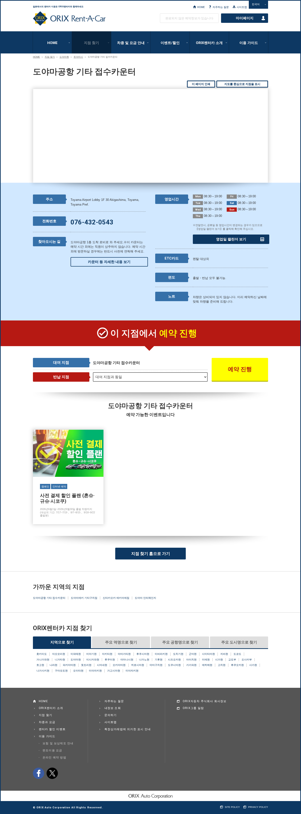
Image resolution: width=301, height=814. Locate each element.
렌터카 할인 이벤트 (52, 729)
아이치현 (191, 659)
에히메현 (207, 665)
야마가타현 (124, 653)
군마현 (193, 653)
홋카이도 (41, 653)
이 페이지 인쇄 (201, 84)
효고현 (40, 665)
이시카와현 (92, 659)
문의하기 (110, 715)
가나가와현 (42, 659)
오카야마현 (119, 665)
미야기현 (91, 653)
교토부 (232, 659)
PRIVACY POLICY (258, 807)
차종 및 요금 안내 (131, 43)
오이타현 (78, 670)
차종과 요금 (47, 722)
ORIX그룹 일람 (193, 708)
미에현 (206, 659)
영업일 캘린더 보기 (231, 239)
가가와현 (191, 665)
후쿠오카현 (237, 665)
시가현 (219, 659)
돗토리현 (86, 665)
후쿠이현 (110, 659)
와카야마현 (69, 665)
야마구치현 (156, 665)
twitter (52, 773)
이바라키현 (161, 653)
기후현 (158, 659)
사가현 (253, 665)
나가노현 (144, 659)
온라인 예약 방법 (54, 757)
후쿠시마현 (142, 653)
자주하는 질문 (221, 7)
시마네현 (102, 665)
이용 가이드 (248, 43)
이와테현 (76, 653)
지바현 (224, 653)
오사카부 (247, 659)
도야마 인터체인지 (145, 597)
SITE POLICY (232, 807)
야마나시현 (126, 659)
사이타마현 (208, 653)
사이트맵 (242, 7)
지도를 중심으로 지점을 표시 (242, 84)
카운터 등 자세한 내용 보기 (109, 262)
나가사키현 (42, 670)
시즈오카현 (174, 659)
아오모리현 (58, 653)
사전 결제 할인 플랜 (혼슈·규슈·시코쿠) (68, 477)
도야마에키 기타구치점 (84, 597)
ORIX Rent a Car (69, 18)
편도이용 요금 (52, 750)
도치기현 (178, 653)
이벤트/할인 (170, 43)
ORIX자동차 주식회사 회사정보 (205, 701)
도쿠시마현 (174, 665)
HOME (201, 7)
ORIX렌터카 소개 (209, 43)
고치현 (222, 665)
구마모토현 (61, 670)
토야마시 (78, 57)
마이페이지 (244, 18)
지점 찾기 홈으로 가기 (150, 553)
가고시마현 (113, 670)
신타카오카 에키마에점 (116, 597)
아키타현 (107, 653)
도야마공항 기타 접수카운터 (49, 597)
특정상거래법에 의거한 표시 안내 (127, 729)
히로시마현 (137, 665)
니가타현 (60, 659)
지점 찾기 (91, 43)
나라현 (53, 665)
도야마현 (64, 57)
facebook (38, 773)
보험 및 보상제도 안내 (58, 743)
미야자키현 (95, 670)
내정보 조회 (112, 708)
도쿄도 (237, 653)
